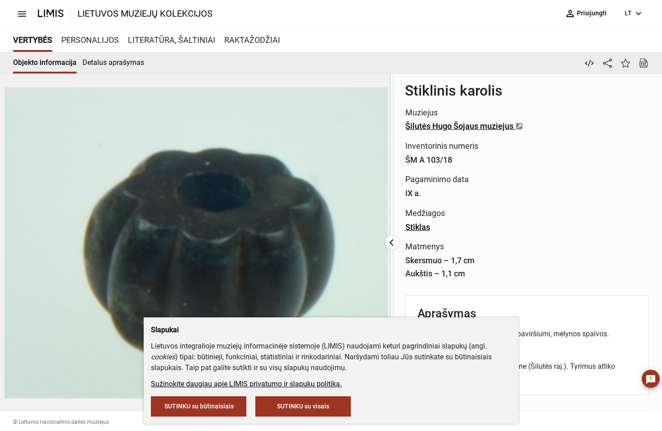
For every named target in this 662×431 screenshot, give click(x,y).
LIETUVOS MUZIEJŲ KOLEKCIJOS (145, 13)
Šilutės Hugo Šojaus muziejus (460, 126)
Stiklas (417, 227)
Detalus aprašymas (113, 62)
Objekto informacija (45, 62)
